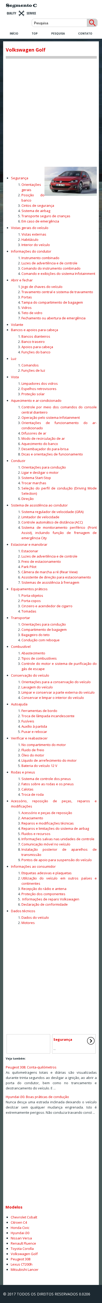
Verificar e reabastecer (29, 738)
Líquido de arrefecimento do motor (49, 760)
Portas (26, 297)
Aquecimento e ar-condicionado (36, 400)
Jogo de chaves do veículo (42, 286)
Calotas (27, 789)
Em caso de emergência (40, 221)
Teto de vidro (31, 312)
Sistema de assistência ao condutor (39, 505)
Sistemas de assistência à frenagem (50, 582)
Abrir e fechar (22, 280)
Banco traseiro (33, 341)
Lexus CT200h (21, 1264)
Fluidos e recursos (35, 833)
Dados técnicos (23, 911)
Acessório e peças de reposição (46, 812)
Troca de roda (32, 794)
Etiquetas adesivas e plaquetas (46, 873)
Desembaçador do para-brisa (45, 449)
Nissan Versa (21, 1238)
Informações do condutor (31, 251)
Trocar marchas (33, 483)
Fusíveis (27, 721)
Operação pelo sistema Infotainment (50, 417)
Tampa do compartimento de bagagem (52, 302)
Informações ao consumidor (33, 866)
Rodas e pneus (23, 772)
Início (14, 33)
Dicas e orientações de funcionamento (52, 454)
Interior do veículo (35, 244)
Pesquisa (58, 33)
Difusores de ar (33, 433)
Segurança (19, 178)
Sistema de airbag (35, 210)
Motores (28, 922)
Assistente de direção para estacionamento (56, 577)
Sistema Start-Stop (36, 477)
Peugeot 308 (20, 1259)
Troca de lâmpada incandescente (48, 716)
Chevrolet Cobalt (24, 1217)
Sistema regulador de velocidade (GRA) (52, 511)
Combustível (21, 646)
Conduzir (18, 460)
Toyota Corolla (22, 1248)
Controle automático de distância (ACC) (52, 522)
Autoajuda (19, 704)
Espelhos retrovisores (38, 388)
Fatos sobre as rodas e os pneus (47, 784)
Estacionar (29, 551)
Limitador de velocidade (40, 517)
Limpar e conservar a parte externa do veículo (58, 692)
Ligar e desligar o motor (40, 472)
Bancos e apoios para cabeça (34, 329)
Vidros (26, 307)
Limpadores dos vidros (39, 383)
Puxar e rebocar (34, 731)
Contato (85, 33)
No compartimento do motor (43, 744)
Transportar (20, 617)
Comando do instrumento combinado (51, 268)
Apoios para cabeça (37, 346)
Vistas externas (33, 234)
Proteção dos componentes (43, 894)
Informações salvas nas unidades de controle (57, 839)
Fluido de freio (32, 750)
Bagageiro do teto (35, 634)
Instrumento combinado (40, 257)
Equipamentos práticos (29, 589)
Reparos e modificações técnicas (47, 823)
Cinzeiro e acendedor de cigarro (46, 606)
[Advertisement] (51, 111)
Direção (27, 498)
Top (35, 33)
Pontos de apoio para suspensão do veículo (56, 859)
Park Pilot (28, 566)
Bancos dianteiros (35, 336)
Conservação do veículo (30, 675)
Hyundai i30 (20, 1232)
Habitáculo (29, 239)
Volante (17, 324)
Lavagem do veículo (37, 687)
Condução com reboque (40, 640)
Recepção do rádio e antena (43, 888)
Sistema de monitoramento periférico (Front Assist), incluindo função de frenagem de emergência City (59, 532)
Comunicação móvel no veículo (45, 844)
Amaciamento (32, 818)
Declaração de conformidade (44, 904)
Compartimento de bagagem (44, 629)
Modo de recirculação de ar (43, 438)
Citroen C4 (19, 1222)
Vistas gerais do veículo (29, 227)
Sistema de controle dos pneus (46, 778)
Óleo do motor (32, 755)
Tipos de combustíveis (39, 658)
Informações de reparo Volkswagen (50, 899)
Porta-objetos (32, 595)
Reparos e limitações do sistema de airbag (55, 828)
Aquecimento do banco (39, 443)
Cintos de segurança (37, 205)
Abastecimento (33, 653)
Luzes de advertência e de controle (49, 263)
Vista (15, 377)
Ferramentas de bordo (39, 710)
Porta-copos (31, 600)
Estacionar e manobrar (29, 544)
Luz (13, 358)
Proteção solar (33, 394)
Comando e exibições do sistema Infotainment (58, 273)
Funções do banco (35, 352)
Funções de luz (33, 370)
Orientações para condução (43, 467)
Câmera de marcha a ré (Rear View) (49, 572)
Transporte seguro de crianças (45, 216)
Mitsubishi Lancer (24, 1269)
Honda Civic (20, 1227)
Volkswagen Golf (24, 1253)
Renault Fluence (23, 1243)
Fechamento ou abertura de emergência (53, 318)
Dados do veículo (35, 917)
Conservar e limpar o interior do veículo (52, 697)
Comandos (30, 365)
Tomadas (28, 611)
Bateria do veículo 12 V (39, 765)
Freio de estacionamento (41, 561)
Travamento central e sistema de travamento (57, 291)
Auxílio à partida (34, 726)
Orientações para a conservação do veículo (56, 682)
